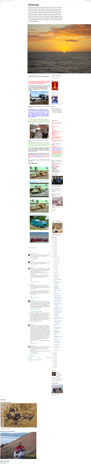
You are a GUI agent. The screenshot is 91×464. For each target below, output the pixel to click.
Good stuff (55, 277)
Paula (31, 260)
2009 (54, 365)
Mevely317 (32, 345)
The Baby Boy (56, 285)
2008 (54, 367)
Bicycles (55, 334)
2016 (54, 352)
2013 (54, 358)
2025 (54, 241)
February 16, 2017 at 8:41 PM (34, 353)
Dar (31, 324)
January (55, 350)
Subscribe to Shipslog (55, 77)
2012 (54, 360)
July (55, 266)
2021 (54, 248)
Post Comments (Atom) (37, 359)
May (55, 270)
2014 (54, 356)
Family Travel (56, 339)
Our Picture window (57, 295)
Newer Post (30, 357)
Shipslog (33, 4)
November (56, 259)
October (55, 261)
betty (31, 284)
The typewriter (56, 306)
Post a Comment (31, 355)
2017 (54, 255)
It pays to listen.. (57, 293)
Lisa (31, 267)
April (55, 272)
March (55, 273)
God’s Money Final (57, 346)
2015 (54, 354)
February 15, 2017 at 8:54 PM (34, 264)
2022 (54, 246)
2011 (54, 362)
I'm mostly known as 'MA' (34, 311)
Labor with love (56, 344)
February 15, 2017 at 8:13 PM (34, 258)
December (56, 257)
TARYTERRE (32, 253)
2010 (54, 363)
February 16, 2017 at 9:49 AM (34, 321)
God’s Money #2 (57, 347)
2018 (54, 254)
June (55, 268)
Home (39, 357)
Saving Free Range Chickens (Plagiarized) (57, 331)
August (55, 264)
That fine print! (56, 315)
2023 (54, 244)
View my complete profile (56, 380)
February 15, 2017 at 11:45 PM (34, 297)
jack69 (58, 372)
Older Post (48, 357)
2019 (54, 252)
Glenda (31, 299)
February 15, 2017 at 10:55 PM (34, 281)
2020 (54, 250)
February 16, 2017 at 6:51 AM (34, 309)
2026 (54, 239)
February (55, 275)
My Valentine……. (57, 314)
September (56, 262)
